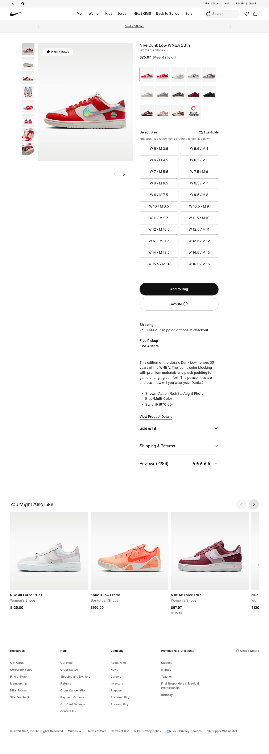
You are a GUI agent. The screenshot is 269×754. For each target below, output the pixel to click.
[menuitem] (231, 3)
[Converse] (22, 3)
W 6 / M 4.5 (159, 160)
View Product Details (156, 416)
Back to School (168, 13)
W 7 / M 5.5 (159, 172)
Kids (108, 13)
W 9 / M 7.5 (159, 195)
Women (94, 13)
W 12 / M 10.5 (159, 229)
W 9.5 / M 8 (199, 195)
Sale (188, 13)
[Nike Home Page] (16, 14)
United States (249, 650)
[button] (28, 63)
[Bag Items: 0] (255, 14)
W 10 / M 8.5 (159, 206)
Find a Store (149, 346)
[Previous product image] (115, 174)
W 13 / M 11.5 (159, 241)
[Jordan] (12, 3)
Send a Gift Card (134, 26)
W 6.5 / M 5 (199, 160)
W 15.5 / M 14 (159, 264)
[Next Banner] (230, 26)
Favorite (175, 304)
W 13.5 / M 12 (199, 241)
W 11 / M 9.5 (159, 218)
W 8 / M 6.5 (159, 183)
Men (80, 13)
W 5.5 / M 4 (199, 148)
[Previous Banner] (39, 26)
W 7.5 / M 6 (199, 172)
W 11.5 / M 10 (199, 218)
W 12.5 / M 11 (199, 229)
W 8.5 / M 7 (199, 183)
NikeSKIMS (142, 13)
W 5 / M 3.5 (159, 148)
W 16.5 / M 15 (199, 264)
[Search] (208, 14)
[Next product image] (124, 174)
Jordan (122, 13)
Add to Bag (179, 289)
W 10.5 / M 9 (199, 206)
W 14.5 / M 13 (199, 252)
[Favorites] (247, 14)
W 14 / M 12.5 (159, 252)
